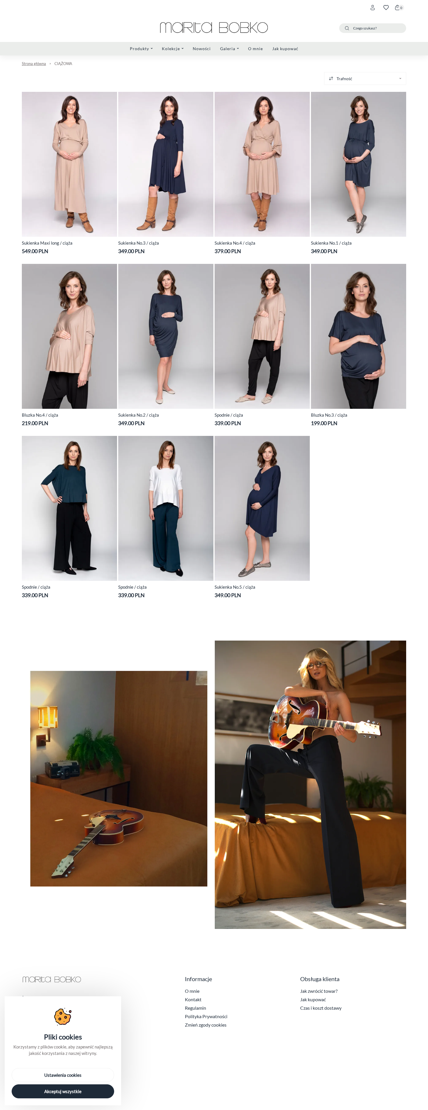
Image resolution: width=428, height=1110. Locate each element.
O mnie (192, 991)
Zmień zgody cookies (206, 1024)
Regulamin (195, 1008)
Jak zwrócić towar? (318, 991)
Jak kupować (313, 999)
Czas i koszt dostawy (321, 1008)
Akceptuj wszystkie (63, 1091)
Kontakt (193, 999)
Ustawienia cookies (63, 1075)
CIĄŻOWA (63, 63)
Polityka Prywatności (206, 1016)
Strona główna (34, 63)
